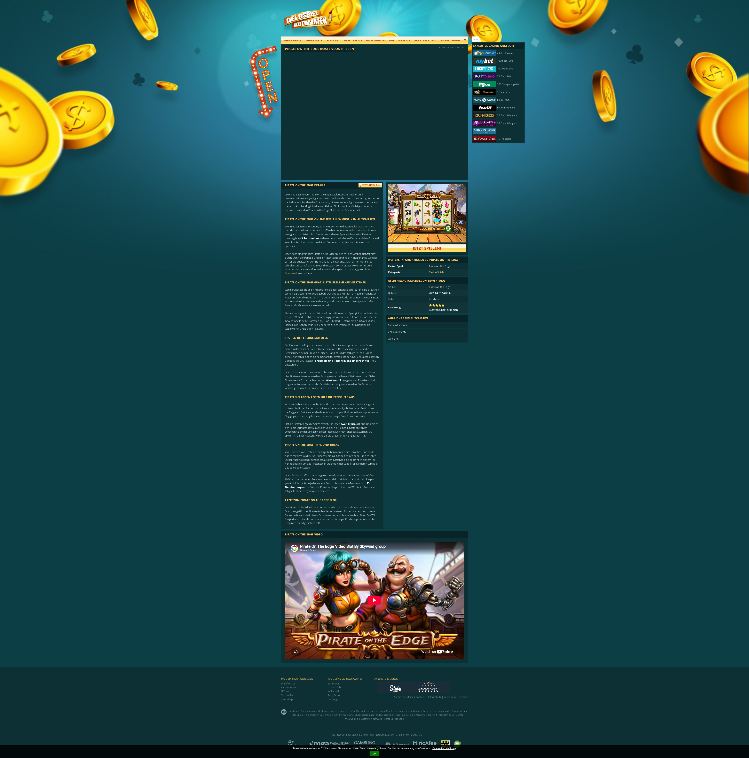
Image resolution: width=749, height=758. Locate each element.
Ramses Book (288, 687)
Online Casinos (450, 40)
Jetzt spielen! (427, 248)
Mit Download (376, 40)
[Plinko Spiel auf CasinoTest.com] (422, 687)
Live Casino (333, 40)
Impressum (450, 697)
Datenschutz (434, 697)
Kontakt (420, 697)
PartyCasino (334, 695)
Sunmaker (333, 683)
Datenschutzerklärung (444, 748)
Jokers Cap (287, 699)
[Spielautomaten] (308, 23)
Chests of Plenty (397, 332)
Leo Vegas (333, 699)
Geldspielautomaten (362, 226)
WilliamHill (333, 691)
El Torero (286, 691)
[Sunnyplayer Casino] (496, 131)
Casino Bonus (292, 40)
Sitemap (463, 697)
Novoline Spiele (399, 40)
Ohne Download (425, 40)
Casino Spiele (313, 40)
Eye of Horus (288, 683)
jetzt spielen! (370, 185)
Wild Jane (393, 338)
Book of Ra (287, 695)
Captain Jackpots (397, 325)
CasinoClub (334, 687)
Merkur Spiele (353, 40)
